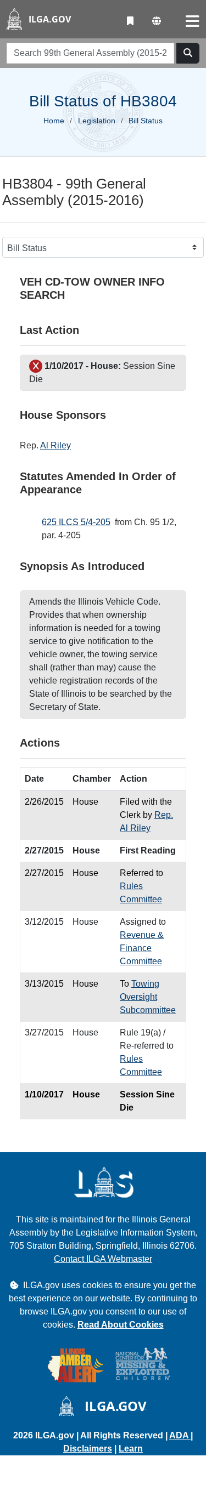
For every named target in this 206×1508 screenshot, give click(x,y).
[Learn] (130, 21)
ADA (180, 1435)
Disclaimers (87, 1448)
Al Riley (55, 445)
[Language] (156, 21)
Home (53, 120)
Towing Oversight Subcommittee (148, 997)
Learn (131, 1448)
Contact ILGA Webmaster (103, 1259)
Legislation (96, 120)
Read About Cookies (120, 1324)
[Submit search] (187, 53)
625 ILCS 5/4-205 (76, 522)
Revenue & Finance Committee (142, 948)
